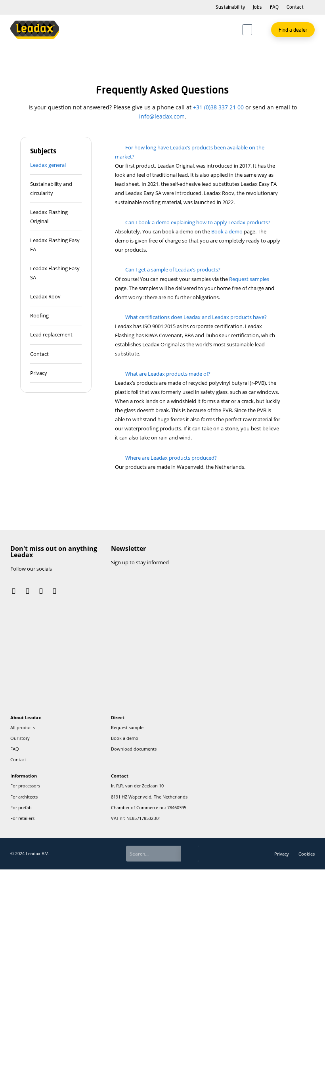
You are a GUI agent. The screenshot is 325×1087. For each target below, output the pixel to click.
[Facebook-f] (27, 590)
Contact (295, 7)
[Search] (190, 853)
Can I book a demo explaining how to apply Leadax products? (197, 222)
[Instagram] (13, 590)
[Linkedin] (40, 590)
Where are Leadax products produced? (171, 457)
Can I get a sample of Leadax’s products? (172, 269)
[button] (247, 29)
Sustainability (230, 7)
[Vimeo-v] (54, 590)
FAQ (274, 7)
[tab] (55, 165)
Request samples (249, 279)
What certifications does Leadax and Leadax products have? (196, 317)
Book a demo (227, 231)
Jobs (257, 7)
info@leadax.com (162, 116)
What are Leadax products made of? (167, 373)
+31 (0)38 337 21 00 (218, 107)
